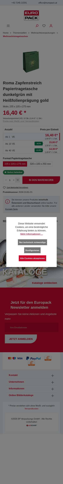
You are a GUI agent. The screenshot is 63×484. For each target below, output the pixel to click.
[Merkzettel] (43, 26)
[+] (13, 180)
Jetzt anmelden (21, 339)
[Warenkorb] (56, 24)
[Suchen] (36, 26)
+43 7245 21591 (19, 2)
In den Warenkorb (41, 180)
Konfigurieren (32, 250)
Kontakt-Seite (11, 209)
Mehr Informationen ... (31, 234)
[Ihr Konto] (51, 26)
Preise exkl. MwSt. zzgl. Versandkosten (21, 121)
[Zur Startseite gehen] (31, 15)
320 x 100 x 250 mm (40, 164)
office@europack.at (47, 2)
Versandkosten (31, 409)
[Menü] (8, 26)
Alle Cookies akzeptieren (32, 258)
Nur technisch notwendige (32, 242)
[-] (5, 180)
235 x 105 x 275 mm (15, 164)
